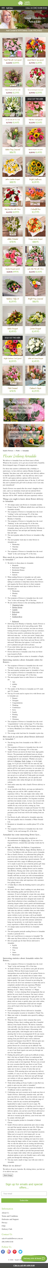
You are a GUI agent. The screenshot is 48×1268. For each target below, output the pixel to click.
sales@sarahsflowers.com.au (12, 1238)
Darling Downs (17, 607)
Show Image (8, 1175)
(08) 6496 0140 (40, 8)
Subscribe (24, 1200)
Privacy (4, 1222)
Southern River (17, 617)
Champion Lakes (17, 605)
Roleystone (15, 612)
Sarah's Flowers (8, 450)
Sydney (28, 761)
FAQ (3, 1226)
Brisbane (18, 761)
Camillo (14, 610)
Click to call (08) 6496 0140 (24, 1265)
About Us (5, 1212)
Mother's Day (25, 840)
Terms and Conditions (10, 1216)
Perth (18, 450)
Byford (14, 614)
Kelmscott (15, 621)
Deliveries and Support (10, 1219)
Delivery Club (7, 1229)
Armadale (25, 450)
